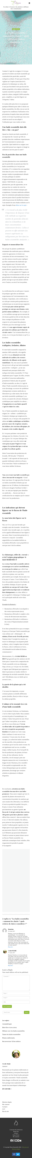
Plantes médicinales (8, 1038)
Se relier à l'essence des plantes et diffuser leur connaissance (16, 7)
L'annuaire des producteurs (16, 1129)
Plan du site (5, 1111)
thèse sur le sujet (21, 205)
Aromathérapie (7, 1024)
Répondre (10, 946)
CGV (3, 1109)
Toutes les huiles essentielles (11, 1034)
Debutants (16, 29)
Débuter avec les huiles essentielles (13, 1031)
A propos (4, 1106)
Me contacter (6, 1104)
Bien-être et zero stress (9, 1027)
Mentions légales (7, 1102)
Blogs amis (16, 1131)
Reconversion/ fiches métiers (11, 1041)
